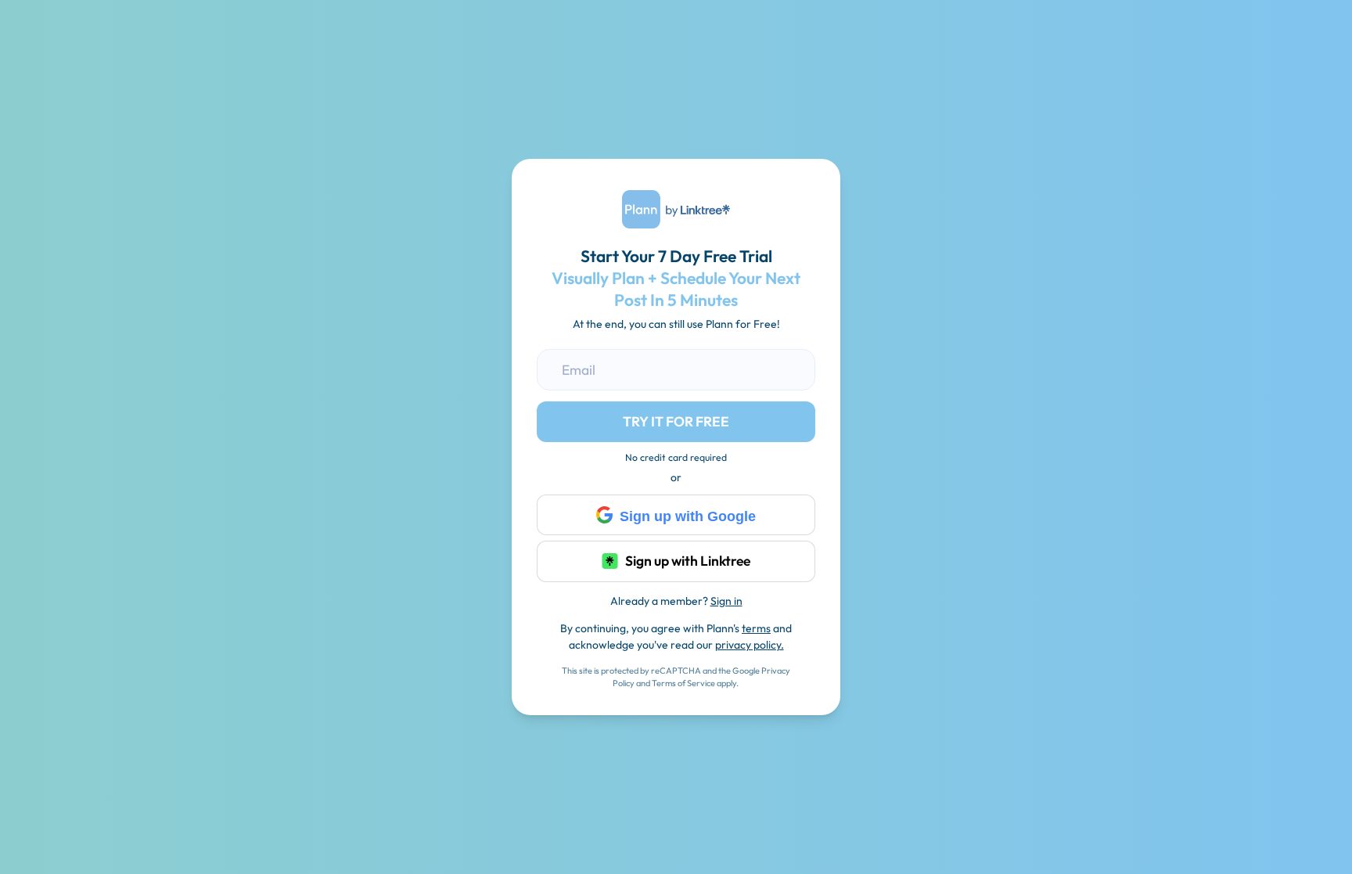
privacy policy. (749, 645)
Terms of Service (683, 683)
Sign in (726, 601)
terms (756, 628)
